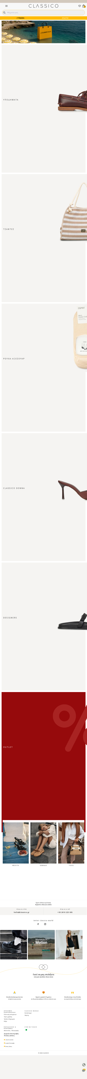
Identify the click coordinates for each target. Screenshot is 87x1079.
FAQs (5, 1021)
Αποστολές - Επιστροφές (11, 1030)
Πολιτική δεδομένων (10, 1014)
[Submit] (4, 12)
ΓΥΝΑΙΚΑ (21, 18)
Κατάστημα (28, 1013)
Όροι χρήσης (8, 1017)
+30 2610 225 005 (65, 912)
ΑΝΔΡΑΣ (65, 18)
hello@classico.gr (21, 912)
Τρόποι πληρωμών (9, 1019)
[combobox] (43, 12)
